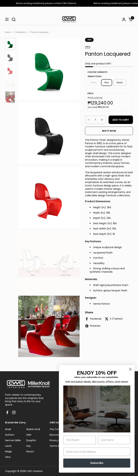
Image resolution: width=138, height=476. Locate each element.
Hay (28, 446)
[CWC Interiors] (69, 19)
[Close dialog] (130, 369)
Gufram (9, 434)
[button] (13, 19)
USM (28, 434)
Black (94, 82)
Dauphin (31, 440)
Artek (8, 429)
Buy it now (109, 131)
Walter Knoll (33, 429)
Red (107, 82)
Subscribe (96, 463)
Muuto (30, 451)
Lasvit (8, 446)
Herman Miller (13, 440)
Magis (8, 451)
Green (119, 82)
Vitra (87, 46)
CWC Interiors (34, 471)
